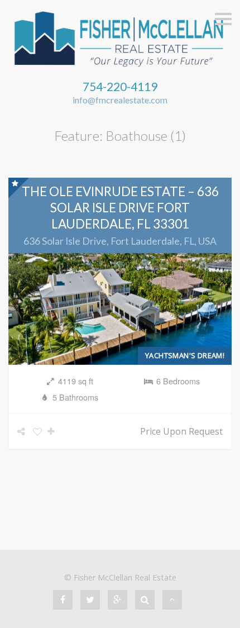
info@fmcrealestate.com (120, 99)
